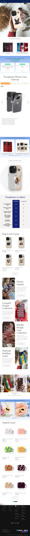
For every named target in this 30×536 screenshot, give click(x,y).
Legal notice (26, 535)
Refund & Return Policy (17, 514)
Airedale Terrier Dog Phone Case (8, 267)
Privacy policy (20, 534)
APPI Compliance (23, 509)
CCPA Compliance (23, 513)
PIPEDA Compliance (23, 519)
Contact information (20, 535)
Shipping (3, 510)
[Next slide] (28, 102)
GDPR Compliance (23, 516)
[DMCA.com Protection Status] (15, 501)
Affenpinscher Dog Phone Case (7, 250)
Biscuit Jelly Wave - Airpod (19, 475)
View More (7, 68)
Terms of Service (16, 511)
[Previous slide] (2, 102)
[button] (2, 1)
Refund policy (16, 534)
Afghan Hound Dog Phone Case (20, 250)
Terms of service (25, 534)
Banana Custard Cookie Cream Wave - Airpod (21, 439)
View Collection (21, 295)
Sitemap (16, 518)
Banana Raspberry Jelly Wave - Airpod (20, 457)
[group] (8, 47)
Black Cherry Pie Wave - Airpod (20, 492)
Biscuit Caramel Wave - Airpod (7, 475)
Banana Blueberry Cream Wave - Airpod (7, 439)
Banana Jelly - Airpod (5, 457)
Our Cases (10, 510)
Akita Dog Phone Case (19, 267)
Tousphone (11, 534)
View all (15, 273)
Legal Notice (17, 516)
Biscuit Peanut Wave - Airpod (7, 492)
